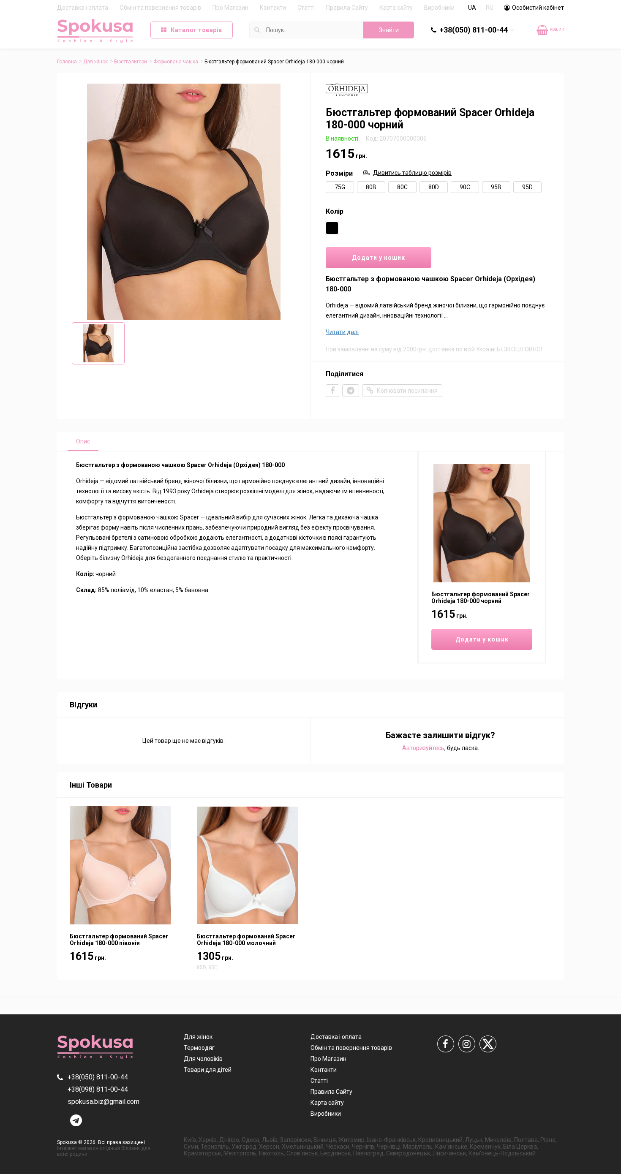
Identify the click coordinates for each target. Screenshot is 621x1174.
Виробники (439, 7)
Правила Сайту (347, 7)
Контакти (273, 7)
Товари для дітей (208, 1069)
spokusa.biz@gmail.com (103, 1102)
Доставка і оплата (82, 7)
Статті (306, 7)
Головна (67, 62)
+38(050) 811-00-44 (473, 29)
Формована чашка (175, 62)
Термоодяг (199, 1047)
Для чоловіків (203, 1058)
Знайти (389, 30)
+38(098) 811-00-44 (478, 47)
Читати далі (342, 332)
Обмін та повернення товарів (160, 7)
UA (472, 7)
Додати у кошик (378, 257)
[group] (184, 202)
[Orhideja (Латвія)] (347, 96)
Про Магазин (230, 7)
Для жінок (95, 62)
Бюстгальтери (130, 62)
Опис (83, 441)
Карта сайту (396, 7)
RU (489, 7)
